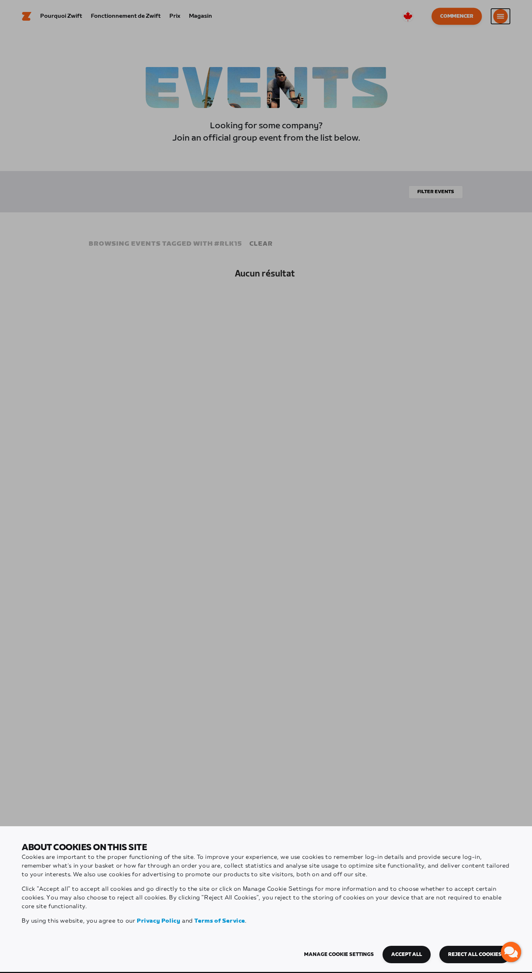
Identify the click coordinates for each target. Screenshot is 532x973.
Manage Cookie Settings (339, 954)
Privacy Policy (158, 921)
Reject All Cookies (475, 954)
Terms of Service (219, 921)
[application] (511, 952)
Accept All (406, 954)
